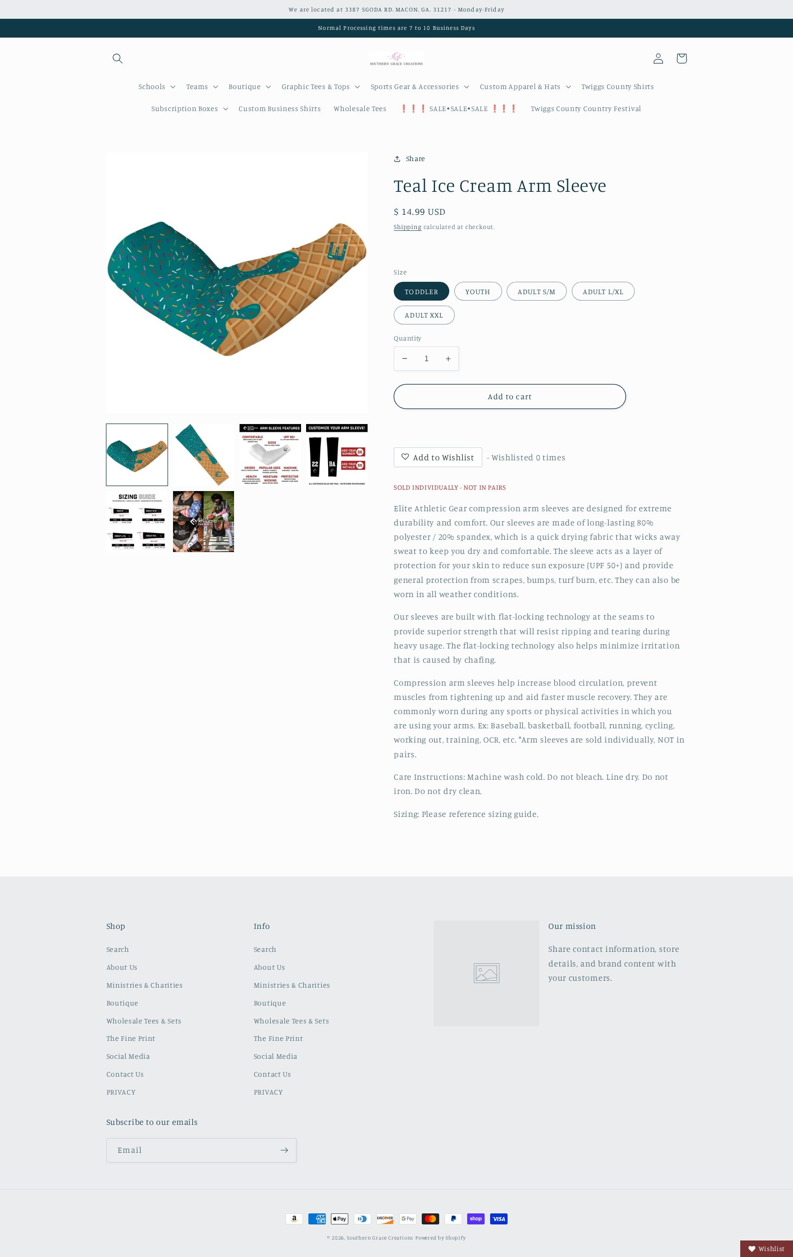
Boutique (122, 1002)
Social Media (128, 1056)
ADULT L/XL (603, 291)
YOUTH (478, 291)
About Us (122, 967)
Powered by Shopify (440, 1238)
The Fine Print (131, 1038)
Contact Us (125, 1073)
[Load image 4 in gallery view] (337, 455)
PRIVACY (121, 1091)
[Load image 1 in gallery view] (137, 455)
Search (117, 949)
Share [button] (415, 158)
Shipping (407, 226)
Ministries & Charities (144, 984)
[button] (118, 58)
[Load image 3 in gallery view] (270, 455)
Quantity (408, 338)
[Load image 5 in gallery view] (137, 522)
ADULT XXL (424, 314)
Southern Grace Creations (380, 1238)
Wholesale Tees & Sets (144, 1020)
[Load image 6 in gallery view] (204, 522)
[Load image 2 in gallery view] (204, 455)
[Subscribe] (284, 1150)
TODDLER (421, 291)
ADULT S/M (537, 291)
